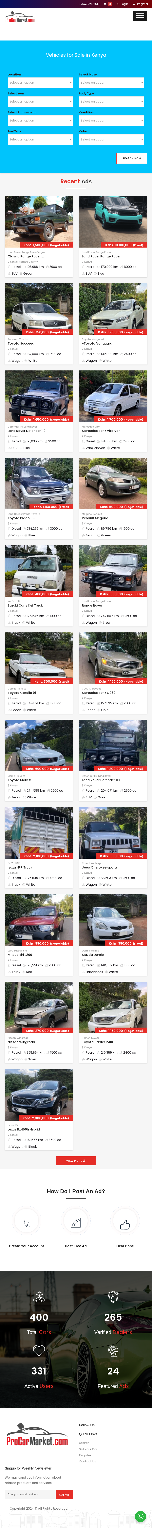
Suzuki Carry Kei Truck (25, 605)
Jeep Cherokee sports (100, 867)
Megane (87, 514)
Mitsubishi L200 (20, 954)
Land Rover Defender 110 (27, 431)
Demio (86, 950)
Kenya (14, 261)
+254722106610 (89, 4)
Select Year (16, 93)
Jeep (98, 863)
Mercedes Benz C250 (98, 693)
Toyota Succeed (21, 343)
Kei (9, 601)
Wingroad (22, 1038)
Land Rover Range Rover (101, 256)
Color (83, 131)
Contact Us (87, 1461)
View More (74, 1160)
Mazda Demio (93, 954)
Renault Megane (95, 518)
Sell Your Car (88, 1449)
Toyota (23, 339)
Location (14, 74)
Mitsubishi (20, 950)
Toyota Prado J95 (22, 518)
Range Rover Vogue (33, 252)
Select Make (88, 74)
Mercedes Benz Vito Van (101, 431)
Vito (97, 426)
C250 (85, 688)
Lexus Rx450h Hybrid (24, 1129)
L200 (10, 950)
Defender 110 (15, 426)
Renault (97, 514)
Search (84, 1443)
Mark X (11, 776)
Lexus (11, 1125)
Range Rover (103, 252)
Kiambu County (28, 261)
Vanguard (98, 339)
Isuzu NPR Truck (20, 867)
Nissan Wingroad (21, 1042)
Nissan (12, 1038)
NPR (17, 863)
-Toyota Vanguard (97, 343)
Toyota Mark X (19, 780)
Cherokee (88, 863)
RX (16, 1125)
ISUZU (11, 863)
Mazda (95, 950)
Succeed (13, 339)
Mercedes (88, 426)
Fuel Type (14, 131)
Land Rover (14, 252)
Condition (86, 112)
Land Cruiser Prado (19, 514)
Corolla (12, 688)
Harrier (86, 1038)
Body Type (86, 93)
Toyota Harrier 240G (98, 1042)
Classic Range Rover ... (26, 256)
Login (124, 4)
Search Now (132, 158)
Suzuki (16, 601)
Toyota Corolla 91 (22, 693)
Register (142, 4)
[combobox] (40, 82)
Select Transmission (22, 112)
